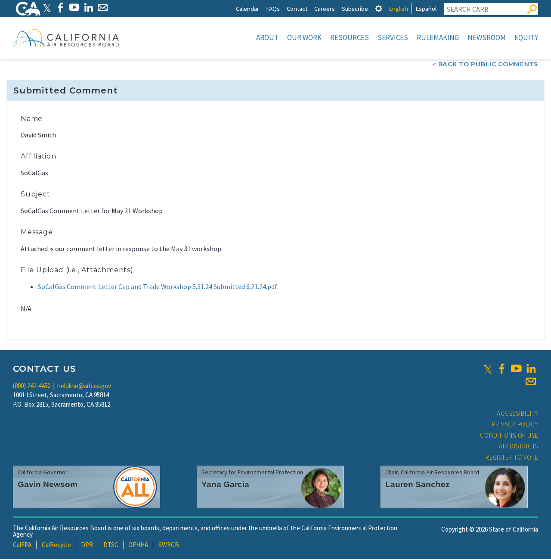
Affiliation (38, 156)
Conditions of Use (509, 435)
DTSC (110, 545)
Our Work (304, 37)
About (267, 37)
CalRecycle (56, 545)
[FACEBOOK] (60, 7)
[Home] (67, 37)
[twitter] (487, 368)
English (398, 8)
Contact (297, 8)
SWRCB (168, 545)
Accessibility (517, 413)
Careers (324, 8)
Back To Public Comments (488, 64)
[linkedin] (530, 368)
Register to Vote (512, 457)
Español (425, 8)
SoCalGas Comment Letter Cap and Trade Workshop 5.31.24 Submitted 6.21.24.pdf (157, 286)
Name (32, 119)
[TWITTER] (47, 7)
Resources (349, 37)
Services (393, 37)
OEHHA (138, 545)
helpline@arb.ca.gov (84, 386)
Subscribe (355, 8)
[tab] (379, 8)
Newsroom (486, 37)
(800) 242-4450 (31, 386)
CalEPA (22, 545)
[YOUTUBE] (74, 7)
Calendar (247, 8)
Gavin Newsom (47, 484)
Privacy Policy (515, 424)
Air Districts (518, 446)
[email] (530, 381)
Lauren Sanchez (417, 484)
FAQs (273, 8)
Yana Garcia (225, 484)
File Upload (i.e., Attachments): (78, 270)
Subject (35, 194)
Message (37, 232)
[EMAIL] (102, 7)
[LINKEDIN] (88, 7)
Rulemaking (438, 37)
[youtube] (516, 368)
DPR (87, 545)
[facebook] (501, 368)
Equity (526, 37)
